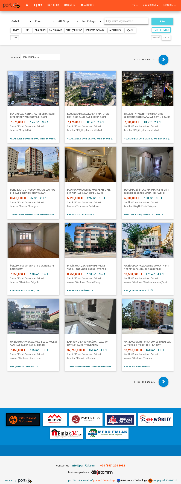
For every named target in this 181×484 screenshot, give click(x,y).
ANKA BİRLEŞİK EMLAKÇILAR (25, 290)
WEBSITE (88, 5)
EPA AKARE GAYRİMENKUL (80, 290)
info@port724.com (83, 465)
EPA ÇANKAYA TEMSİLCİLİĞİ (138, 290)
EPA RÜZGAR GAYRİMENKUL (81, 214)
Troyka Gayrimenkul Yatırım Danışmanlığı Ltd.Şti (33, 214)
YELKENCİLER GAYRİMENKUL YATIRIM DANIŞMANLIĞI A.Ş (33, 138)
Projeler (53, 5)
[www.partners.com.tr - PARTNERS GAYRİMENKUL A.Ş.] (86, 419)
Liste (14, 37)
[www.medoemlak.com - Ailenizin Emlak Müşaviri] (107, 433)
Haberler (69, 5)
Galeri (156, 37)
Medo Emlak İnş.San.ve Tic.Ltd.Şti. (143, 214)
